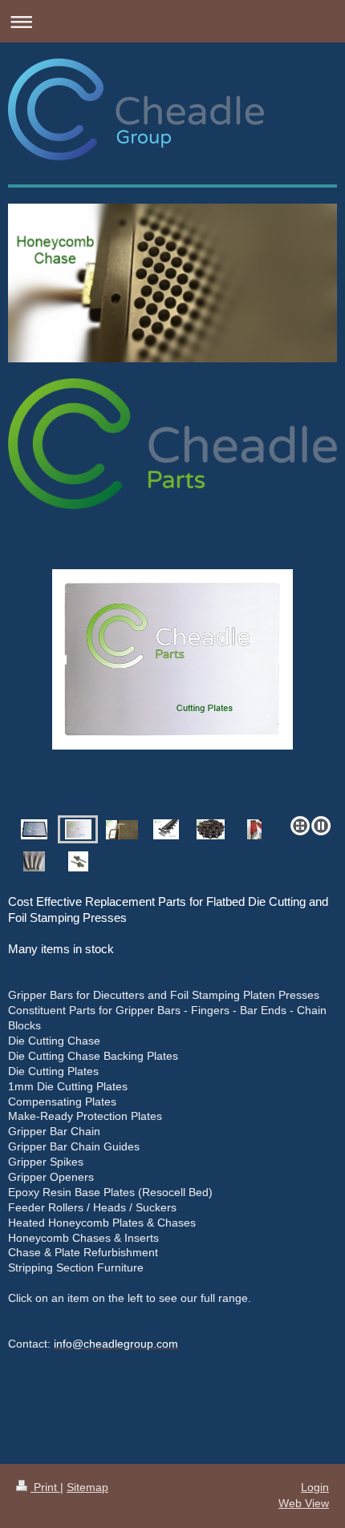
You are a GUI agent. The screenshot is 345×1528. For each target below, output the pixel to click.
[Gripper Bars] (166, 829)
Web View (303, 1503)
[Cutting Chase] (34, 829)
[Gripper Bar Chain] (211, 829)
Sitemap (87, 1487)
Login (315, 1487)
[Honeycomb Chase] (122, 829)
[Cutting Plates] (172, 689)
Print (45, 1487)
